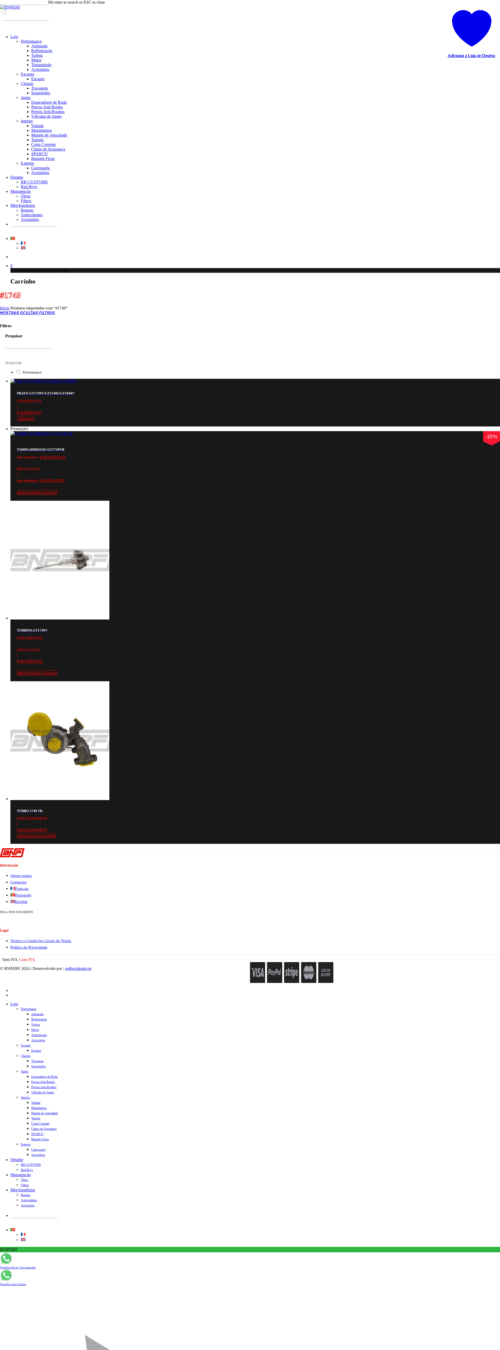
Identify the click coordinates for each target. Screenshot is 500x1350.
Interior (25, 1097)
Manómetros (39, 1108)
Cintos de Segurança (44, 1129)
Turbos (35, 1024)
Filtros (25, 1185)
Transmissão (39, 1035)
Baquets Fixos (40, 1139)
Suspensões (38, 1066)
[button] (255, 412)
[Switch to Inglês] (23, 248)
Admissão (37, 1014)
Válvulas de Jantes (42, 1092)
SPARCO (37, 1134)
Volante (35, 1103)
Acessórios (38, 1040)
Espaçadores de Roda (44, 1077)
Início (4, 308)
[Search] (5, 25)
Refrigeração (39, 1019)
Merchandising (22, 1190)
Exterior (26, 1144)
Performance (32, 372)
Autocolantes (29, 1200)
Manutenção (20, 1175)
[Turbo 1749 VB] (59, 798)
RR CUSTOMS (31, 1165)
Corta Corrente (40, 1123)
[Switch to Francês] (23, 243)
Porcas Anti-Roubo (43, 1082)
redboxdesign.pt (78, 968)
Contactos (18, 882)
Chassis (25, 1056)
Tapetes (35, 1118)
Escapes (26, 1045)
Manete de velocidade (44, 1113)
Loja (14, 1004)
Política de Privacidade (28, 947)
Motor (35, 1030)
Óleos (24, 1180)
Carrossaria (38, 1149)
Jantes (24, 1071)
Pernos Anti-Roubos (44, 1087)
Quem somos (21, 876)
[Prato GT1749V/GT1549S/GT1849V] (43, 381)
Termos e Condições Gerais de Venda (40, 941)
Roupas (25, 1195)
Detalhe (16, 1159)
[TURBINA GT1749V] (59, 618)
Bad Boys (27, 1170)
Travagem (37, 1061)
